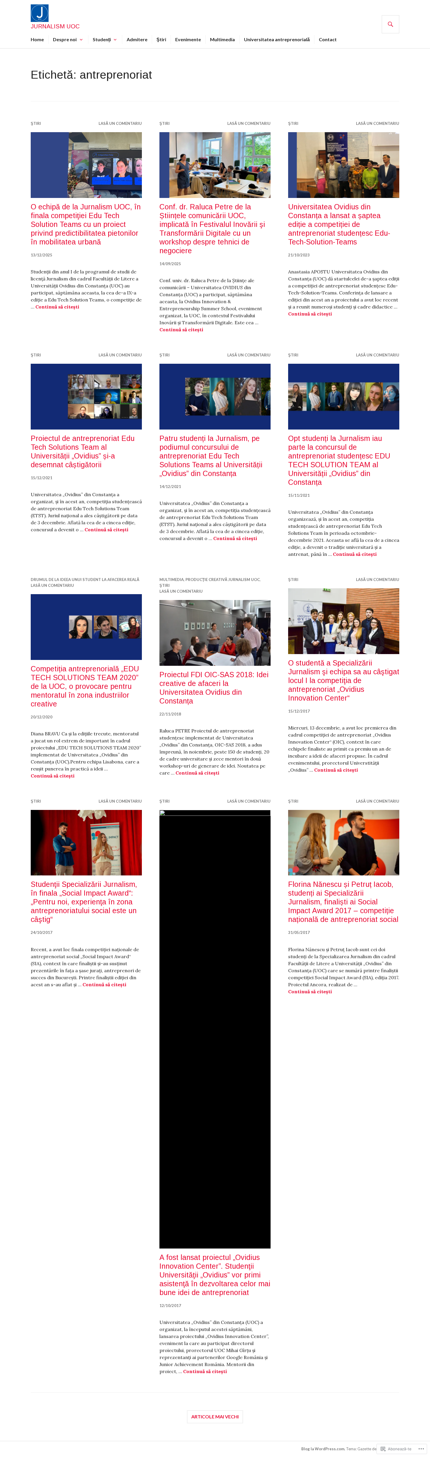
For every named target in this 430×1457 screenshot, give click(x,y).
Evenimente (188, 39)
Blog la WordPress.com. (323, 1448)
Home (37, 39)
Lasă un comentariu (120, 123)
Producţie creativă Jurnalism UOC (222, 579)
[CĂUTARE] (390, 24)
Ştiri (161, 39)
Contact (328, 39)
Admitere (137, 39)
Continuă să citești (57, 307)
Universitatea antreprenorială (277, 39)
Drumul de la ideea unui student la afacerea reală (85, 579)
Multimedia (222, 39)
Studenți (102, 39)
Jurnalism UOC (55, 26)
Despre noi (65, 39)
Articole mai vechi (215, 1416)
